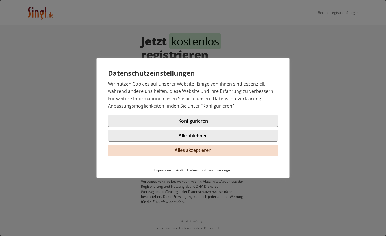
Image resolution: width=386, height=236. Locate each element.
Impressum (163, 170)
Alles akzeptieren (193, 150)
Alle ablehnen (193, 135)
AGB (179, 170)
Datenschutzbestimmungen (209, 170)
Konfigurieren (217, 106)
